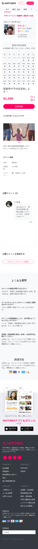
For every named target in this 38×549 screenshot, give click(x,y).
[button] (5, 133)
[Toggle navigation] (35, 3)
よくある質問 (7, 493)
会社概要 (5, 468)
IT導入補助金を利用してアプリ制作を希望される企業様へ (28, 503)
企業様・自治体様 (27, 490)
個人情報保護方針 (8, 481)
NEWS (23, 471)
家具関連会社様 (26, 493)
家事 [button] (25, 9)
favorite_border (31, 97)
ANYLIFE (24, 468)
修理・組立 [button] (16, 9)
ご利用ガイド (7, 490)
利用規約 (5, 471)
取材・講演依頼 (26, 496)
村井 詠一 (22, 26)
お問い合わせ (7, 496)
